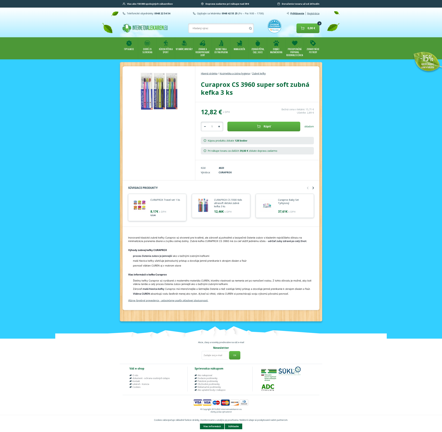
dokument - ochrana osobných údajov (151, 378)
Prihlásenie (297, 13)
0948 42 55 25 (229, 13)
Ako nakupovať (205, 375)
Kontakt (136, 381)
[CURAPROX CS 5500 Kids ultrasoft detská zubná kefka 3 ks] (203, 205)
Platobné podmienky (208, 381)
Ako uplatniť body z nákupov (211, 390)
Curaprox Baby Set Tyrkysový (288, 201)
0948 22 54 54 (162, 13)
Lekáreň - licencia (140, 384)
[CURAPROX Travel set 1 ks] (139, 205)
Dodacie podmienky (207, 378)
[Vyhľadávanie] (250, 28)
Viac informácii (212, 426)
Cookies (136, 387)
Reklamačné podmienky (209, 387)
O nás (135, 375)
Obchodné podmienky (209, 384)
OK (234, 355)
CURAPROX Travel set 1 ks (165, 199)
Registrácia (313, 13)
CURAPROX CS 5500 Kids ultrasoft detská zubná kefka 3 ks (228, 203)
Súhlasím (233, 426)
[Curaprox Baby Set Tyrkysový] (267, 205)
